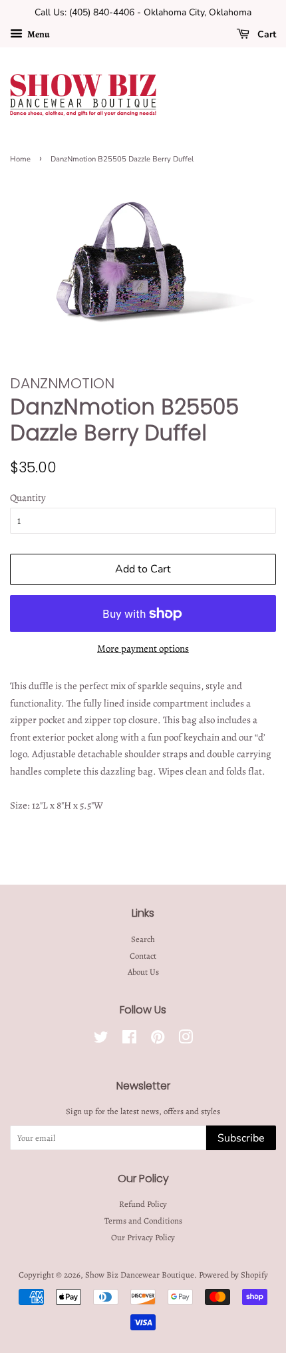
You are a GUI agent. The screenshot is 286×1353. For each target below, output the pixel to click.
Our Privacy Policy (143, 1237)
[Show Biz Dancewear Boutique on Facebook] (129, 1039)
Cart (265, 34)
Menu (38, 34)
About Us (143, 971)
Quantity (28, 497)
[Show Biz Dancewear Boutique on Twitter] (101, 1039)
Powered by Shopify (233, 1274)
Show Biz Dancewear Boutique (139, 1274)
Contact (143, 955)
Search (143, 939)
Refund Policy (143, 1204)
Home (20, 159)
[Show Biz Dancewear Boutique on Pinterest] (157, 1039)
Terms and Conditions (143, 1220)
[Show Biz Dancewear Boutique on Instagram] (185, 1039)
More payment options (143, 648)
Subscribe (241, 1138)
